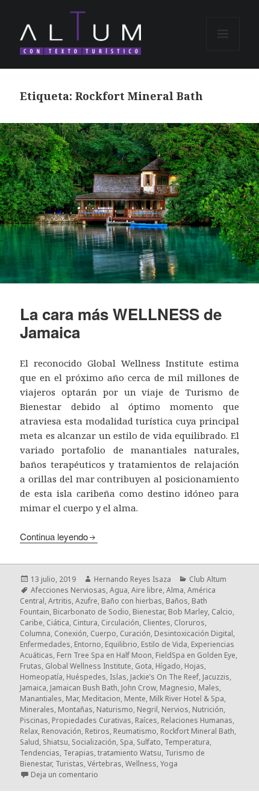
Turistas (69, 764)
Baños (177, 601)
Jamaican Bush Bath (83, 688)
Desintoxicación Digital (193, 633)
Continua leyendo (54, 536)
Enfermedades (45, 644)
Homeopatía (41, 677)
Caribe (31, 622)
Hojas (194, 666)
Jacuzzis (215, 677)
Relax (29, 731)
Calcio (221, 612)
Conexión (70, 633)
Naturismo (114, 709)
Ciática (57, 622)
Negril (147, 709)
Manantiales (41, 698)
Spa (126, 742)
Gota (143, 666)
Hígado (168, 666)
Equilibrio (121, 644)
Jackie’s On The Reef (164, 677)
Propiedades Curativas (91, 720)
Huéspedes (86, 677)
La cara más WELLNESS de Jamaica (121, 323)
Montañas (75, 709)
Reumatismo (135, 731)
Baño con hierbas (131, 601)
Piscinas (34, 720)
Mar (72, 698)
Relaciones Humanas (196, 720)
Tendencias (40, 753)
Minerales (37, 709)
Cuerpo (103, 633)
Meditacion (101, 698)
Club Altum (207, 579)
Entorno (87, 644)
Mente (135, 698)
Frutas (31, 666)
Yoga (169, 764)
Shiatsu (55, 742)
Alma (175, 590)
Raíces (146, 720)
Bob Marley (188, 612)
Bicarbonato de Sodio (91, 612)
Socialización (94, 742)
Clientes (156, 622)
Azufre (86, 601)
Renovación (61, 731)
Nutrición (207, 709)
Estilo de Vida (164, 644)
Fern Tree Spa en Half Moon (104, 655)
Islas (118, 677)
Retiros (97, 731)
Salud (29, 742)
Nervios (175, 709)
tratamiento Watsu (129, 753)
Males (208, 688)
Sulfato (149, 742)
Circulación (120, 622)
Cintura (85, 622)
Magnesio (177, 688)
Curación (135, 633)
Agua (119, 590)
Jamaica (33, 688)
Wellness (141, 764)
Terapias (78, 753)
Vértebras (104, 764)
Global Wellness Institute (88, 666)
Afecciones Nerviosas (68, 590)
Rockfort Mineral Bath (197, 731)
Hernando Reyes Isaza (132, 579)
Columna (35, 633)
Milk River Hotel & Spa (186, 698)
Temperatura (187, 742)
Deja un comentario (64, 774)
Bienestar (148, 612)
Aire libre (147, 590)
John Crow (138, 688)
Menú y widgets (223, 50)
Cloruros (189, 622)
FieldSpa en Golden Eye (195, 655)
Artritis (60, 601)
